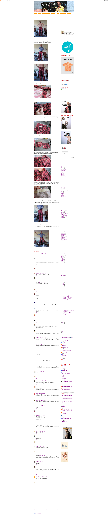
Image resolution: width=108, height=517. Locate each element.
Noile (36, 344)
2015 (63, 325)
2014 (63, 324)
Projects (39, 13)
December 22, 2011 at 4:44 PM (40, 330)
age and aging (63, 170)
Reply (36, 255)
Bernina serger (63, 175)
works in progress (63, 274)
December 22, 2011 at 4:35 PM (40, 314)
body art (62, 177)
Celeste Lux (37, 277)
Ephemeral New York (64, 397)
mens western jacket (63, 236)
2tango (37, 393)
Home (46, 509)
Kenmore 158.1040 (63, 210)
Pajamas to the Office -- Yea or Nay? (67, 294)
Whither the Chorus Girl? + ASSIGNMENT (67, 309)
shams (36, 371)
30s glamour (62, 162)
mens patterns (63, 227)
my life (62, 243)
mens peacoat (62, 228)
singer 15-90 (62, 260)
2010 (63, 279)
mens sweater (62, 232)
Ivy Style (63, 415)
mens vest (62, 235)
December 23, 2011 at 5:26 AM (41, 431)
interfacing (62, 205)
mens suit (62, 231)
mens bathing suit (63, 216)
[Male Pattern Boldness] (61, 89)
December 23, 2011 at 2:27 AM (41, 415)
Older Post (58, 509)
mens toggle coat (63, 233)
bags (61, 171)
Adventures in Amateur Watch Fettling (66, 418)
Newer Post (35, 509)
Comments (63, 153)
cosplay (62, 184)
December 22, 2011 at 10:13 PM (42, 380)
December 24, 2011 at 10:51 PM (42, 455)
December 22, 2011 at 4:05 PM (41, 289)
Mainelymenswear (64, 370)
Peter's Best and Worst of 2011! (66, 319)
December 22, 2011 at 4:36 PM (41, 320)
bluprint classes (63, 176)
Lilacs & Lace (64, 344)
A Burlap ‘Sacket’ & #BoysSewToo (66, 373)
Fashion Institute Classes (64, 198)
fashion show (62, 199)
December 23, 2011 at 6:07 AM (41, 435)
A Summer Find (64, 345)
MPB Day (62, 242)
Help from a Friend (64, 355)
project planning (63, 248)
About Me (69, 13)
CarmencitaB (63, 336)
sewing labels (62, 254)
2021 (63, 332)
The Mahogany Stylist (65, 352)
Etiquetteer (63, 406)
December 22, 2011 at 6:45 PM (41, 344)
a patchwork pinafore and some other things (66, 350)
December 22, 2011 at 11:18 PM (42, 400)
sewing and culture (63, 251)
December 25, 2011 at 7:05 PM (43, 461)
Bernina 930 (62, 174)
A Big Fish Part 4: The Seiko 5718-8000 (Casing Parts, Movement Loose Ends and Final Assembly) (67, 419)
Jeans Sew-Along (63, 208)
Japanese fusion (63, 384)
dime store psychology (64, 190)
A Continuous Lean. (64, 421)
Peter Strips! (64, 318)
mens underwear (63, 234)
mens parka (62, 226)
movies (62, 241)
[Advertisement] (40, 503)
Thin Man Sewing (64, 365)
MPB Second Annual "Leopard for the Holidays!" (68, 310)
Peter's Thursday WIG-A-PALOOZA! (67, 300)
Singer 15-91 (62, 261)
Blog (35, 13)
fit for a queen (64, 354)
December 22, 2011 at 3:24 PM (42, 258)
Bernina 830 (62, 173)
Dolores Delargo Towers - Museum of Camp (67, 409)
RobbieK (37, 446)
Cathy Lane (53, 13)
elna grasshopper (63, 196)
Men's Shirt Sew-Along (64, 215)
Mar (63, 283)
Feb (63, 282)
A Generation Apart (64, 404)
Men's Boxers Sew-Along (64, 213)
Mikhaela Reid (37, 476)
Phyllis (37, 435)
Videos (58, 13)
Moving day (63, 368)
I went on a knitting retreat (65, 360)
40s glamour (62, 163)
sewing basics (63, 252)
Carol (36, 431)
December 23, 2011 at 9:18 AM (41, 446)
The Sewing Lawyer (64, 359)
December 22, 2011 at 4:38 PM (42, 324)
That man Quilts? (64, 367)
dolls (62, 192)
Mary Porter (62, 212)
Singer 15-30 (62, 259)
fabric (62, 197)
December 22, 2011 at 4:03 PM (42, 282)
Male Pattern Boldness (63, 88)
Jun (63, 286)
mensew (63, 372)
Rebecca (37, 289)
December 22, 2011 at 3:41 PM (43, 273)
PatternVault (63, 342)
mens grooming (63, 221)
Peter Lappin (37, 273)
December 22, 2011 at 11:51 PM (42, 405)
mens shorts (62, 230)
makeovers (62, 211)
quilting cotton (63, 249)
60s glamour (62, 165)
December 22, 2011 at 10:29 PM (44, 386)
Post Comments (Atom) (39, 510)
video (62, 270)
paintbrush (37, 380)
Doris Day (62, 193)
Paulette (37, 400)
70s (61, 166)
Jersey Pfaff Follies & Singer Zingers (66, 388)
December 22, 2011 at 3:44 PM (42, 277)
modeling (62, 238)
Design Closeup (64, 375)
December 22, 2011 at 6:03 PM (43, 337)
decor (62, 189)
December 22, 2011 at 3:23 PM (42, 253)
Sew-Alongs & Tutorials (46, 13)
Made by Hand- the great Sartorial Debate (67, 386)
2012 (63, 322)
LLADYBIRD (37, 293)
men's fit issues (63, 214)
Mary (36, 466)
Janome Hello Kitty (63, 207)
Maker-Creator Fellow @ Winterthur (66, 340)
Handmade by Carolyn (65, 349)
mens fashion (62, 220)
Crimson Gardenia (38, 386)
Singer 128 (62, 258)
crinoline (62, 186)
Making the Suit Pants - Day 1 (66, 296)
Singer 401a (62, 263)
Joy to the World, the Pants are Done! (39, 19)
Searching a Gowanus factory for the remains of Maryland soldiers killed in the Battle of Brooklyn (67, 399)
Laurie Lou (37, 324)
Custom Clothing (63, 13)
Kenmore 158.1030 (63, 209)
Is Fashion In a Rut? (65, 313)
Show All (73, 391)
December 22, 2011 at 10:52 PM (41, 393)
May (63, 285)
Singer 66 (62, 264)
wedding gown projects (64, 271)
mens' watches (63, 237)
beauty (62, 172)
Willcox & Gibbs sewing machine (65, 272)
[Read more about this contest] (64, 448)
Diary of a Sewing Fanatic (65, 347)
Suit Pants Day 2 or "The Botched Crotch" (67, 297)
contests (62, 183)
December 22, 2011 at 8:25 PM (41, 371)
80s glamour (62, 167)
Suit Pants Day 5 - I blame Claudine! (67, 301)
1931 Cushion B (64, 413)
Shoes (62, 256)
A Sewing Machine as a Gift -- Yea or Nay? (67, 315)
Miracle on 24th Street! (65, 314)
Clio (36, 330)
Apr (63, 284)
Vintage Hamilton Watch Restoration (66, 412)
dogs (61, 191)
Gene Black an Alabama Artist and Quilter (67, 381)
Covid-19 (62, 185)
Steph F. (37, 320)
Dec (63, 293)
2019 (63, 330)
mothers (62, 240)
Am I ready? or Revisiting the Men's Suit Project (68, 295)
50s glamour (62, 164)
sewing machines (63, 255)
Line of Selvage (64, 378)
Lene (36, 415)
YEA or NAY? (63, 275)
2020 (63, 331)
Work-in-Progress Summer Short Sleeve (66, 389)
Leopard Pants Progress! (65, 311)
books (62, 178)
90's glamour (62, 168)
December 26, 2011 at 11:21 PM (41, 466)
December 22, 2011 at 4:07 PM (42, 293)
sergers (62, 250)
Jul (63, 287)
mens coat (62, 218)
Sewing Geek (37, 410)
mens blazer (62, 217)
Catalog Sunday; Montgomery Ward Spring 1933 (67, 357)
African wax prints (63, 169)
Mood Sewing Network (64, 239)
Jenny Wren (37, 258)
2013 (63, 323)
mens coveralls (63, 219)
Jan (63, 281)
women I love (62, 273)
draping (62, 194)
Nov (63, 292)
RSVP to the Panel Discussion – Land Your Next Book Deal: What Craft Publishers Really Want (67, 395)
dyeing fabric (62, 195)
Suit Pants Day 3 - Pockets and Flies (67, 298)
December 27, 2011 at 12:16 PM (43, 476)
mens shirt (62, 229)
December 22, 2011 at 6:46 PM (42, 351)
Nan (36, 314)
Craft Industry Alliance (65, 394)
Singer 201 (62, 262)
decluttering (62, 188)
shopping (62, 257)
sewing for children (63, 253)
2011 (63, 280)
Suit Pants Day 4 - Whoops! (66, 299)
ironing (62, 206)
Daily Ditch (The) (63, 187)
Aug (63, 288)
